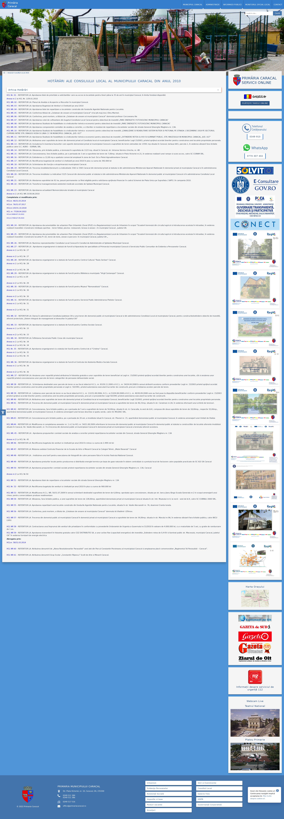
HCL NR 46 (11, 443)
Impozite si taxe (155, 799)
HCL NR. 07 (12, 120)
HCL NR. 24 (12, 225)
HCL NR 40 (11, 399)
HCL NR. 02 (12, 102)
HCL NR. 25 (12, 234)
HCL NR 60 (11, 549)
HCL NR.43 (11, 418)
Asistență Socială (155, 794)
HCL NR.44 (11, 424)
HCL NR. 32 (12, 316)
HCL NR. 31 (12, 300)
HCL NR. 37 (12, 375)
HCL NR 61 (11, 555)
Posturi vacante (154, 805)
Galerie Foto (204, 794)
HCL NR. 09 (12, 127)
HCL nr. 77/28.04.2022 (16, 211)
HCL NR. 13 (12, 144)
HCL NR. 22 (12, 184)
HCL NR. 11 (12, 137)
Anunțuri (151, 810)
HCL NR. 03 (12, 106)
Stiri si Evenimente (207, 783)
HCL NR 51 (11, 480)
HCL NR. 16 (12, 157)
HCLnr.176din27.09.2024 (15, 218)
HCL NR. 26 (12, 243)
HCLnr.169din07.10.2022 (15, 214)
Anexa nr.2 (11, 256)
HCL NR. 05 (12, 113)
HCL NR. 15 (12, 154)
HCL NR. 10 (12, 131)
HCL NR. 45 (12, 433)
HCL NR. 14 (12, 150)
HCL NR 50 (11, 468)
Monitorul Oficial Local (257, 5)
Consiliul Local (205, 788)
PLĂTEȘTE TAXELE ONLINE (255, 103)
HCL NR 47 (11, 449)
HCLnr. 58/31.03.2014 (16, 542)
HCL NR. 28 (12, 260)
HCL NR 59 (11, 533)
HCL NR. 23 (12, 190)
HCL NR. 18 (12, 164)
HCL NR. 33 (12, 325)
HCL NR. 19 (12, 168)
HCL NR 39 (11, 393)
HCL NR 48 (11, 455)
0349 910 (255, 136)
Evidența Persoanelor (157, 788)
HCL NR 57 (11, 518)
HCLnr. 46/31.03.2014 (16, 201)
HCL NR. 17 (12, 161)
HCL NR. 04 (12, 109)
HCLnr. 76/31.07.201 (16, 204)
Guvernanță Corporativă (210, 805)
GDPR (200, 799)
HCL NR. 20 (12, 174)
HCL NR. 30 (12, 287)
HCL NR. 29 (12, 273)
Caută (277, 13)
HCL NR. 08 (12, 124)
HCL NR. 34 (12, 338)
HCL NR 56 (11, 511)
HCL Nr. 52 (11, 486)
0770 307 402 (255, 156)
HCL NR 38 (11, 384)
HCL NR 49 (11, 462)
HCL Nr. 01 (11, 95)
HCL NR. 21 (12, 180)
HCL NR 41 (11, 403)
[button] (3, 412)
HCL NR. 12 (12, 140)
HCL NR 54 (11, 499)
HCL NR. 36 (12, 362)
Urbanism (151, 783)
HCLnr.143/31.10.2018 (16, 208)
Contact (278, 5)
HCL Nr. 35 (11, 349)
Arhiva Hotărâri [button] (18, 90)
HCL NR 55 (11, 505)
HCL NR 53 (11, 493)
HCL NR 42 (11, 409)
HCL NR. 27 (12, 247)
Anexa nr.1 (11, 99)
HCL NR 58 (11, 526)
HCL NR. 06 (12, 116)
